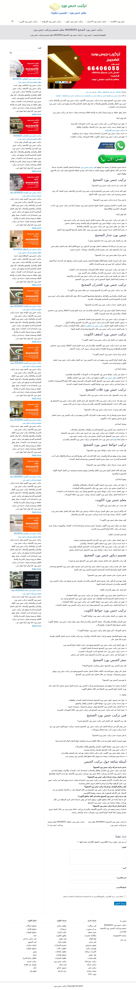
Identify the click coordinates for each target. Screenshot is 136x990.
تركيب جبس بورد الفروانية (51, 21)
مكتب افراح (62, 932)
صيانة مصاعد (91, 971)
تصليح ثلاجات (31, 929)
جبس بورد (88, 92)
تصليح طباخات (61, 955)
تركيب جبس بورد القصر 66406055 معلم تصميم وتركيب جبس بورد (25, 421)
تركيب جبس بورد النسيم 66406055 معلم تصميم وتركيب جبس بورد (27, 535)
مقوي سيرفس (90, 945)
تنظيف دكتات (61, 948)
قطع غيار (33, 971)
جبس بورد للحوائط (68, 95)
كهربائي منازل (91, 948)
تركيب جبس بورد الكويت (94, 326)
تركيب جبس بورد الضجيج (113, 95)
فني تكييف (62, 939)
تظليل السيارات (60, 958)
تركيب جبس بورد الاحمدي (96, 21)
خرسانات (63, 929)
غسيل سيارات (31, 945)
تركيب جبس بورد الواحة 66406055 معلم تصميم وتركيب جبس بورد (25, 307)
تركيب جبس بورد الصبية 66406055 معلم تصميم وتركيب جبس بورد (25, 194)
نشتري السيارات (60, 945)
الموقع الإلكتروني (121, 887)
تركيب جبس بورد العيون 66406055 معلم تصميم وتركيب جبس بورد (25, 478)
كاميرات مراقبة (90, 952)
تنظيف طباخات (60, 952)
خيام (35, 968)
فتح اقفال (92, 939)
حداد (35, 935)
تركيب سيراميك (90, 961)
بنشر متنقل (92, 932)
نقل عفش (92, 955)
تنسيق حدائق (61, 968)
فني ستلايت (92, 926)
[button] (110, 21)
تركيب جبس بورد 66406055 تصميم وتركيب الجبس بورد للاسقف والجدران (113, 928)
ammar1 (118, 92)
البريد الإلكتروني (121, 878)
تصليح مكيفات (31, 948)
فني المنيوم (32, 942)
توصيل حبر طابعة (30, 964)
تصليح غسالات (31, 926)
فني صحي (92, 942)
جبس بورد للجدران (79, 95)
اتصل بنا (123, 921)
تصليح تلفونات (31, 932)
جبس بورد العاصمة (117, 21)
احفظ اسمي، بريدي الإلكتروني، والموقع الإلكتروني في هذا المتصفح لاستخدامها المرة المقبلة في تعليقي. (93, 896)
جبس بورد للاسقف (90, 95)
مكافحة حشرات (90, 935)
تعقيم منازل (62, 942)
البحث (39, 48)
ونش (35, 952)
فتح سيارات (92, 958)
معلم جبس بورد (111, 378)
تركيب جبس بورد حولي (74, 21)
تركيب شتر (92, 968)
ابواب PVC (92, 974)
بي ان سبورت (91, 929)
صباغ (115, 439)
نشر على (106, 92)
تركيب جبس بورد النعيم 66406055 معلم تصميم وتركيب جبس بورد (25, 364)
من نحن (123, 940)
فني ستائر (62, 964)
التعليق (123, 847)
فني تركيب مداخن (29, 939)
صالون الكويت (61, 935)
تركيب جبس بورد (87, 167)
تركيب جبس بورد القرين (28, 21)
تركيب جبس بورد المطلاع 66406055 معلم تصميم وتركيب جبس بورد (27, 250)
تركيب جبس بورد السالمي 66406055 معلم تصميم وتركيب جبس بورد (27, 80)
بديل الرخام (62, 971)
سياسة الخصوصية (119, 935)
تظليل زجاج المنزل (29, 958)
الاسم (124, 868)
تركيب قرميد (31, 961)
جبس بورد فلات (101, 95)
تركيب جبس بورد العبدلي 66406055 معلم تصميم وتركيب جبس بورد (27, 137)
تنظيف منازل (61, 926)
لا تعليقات (58, 95)
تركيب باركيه (91, 964)
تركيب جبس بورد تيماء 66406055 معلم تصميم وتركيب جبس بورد (26, 591)
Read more (36, 114)
